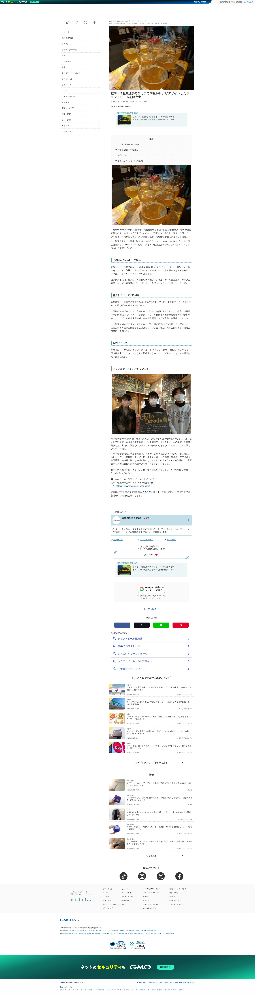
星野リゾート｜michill (71, 73)
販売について (123, 155)
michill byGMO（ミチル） (119, 21)
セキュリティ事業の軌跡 (166, 933)
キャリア (65, 125)
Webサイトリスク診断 (127, 930)
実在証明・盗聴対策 (66, 933)
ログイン (65, 44)
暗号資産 (160, 990)
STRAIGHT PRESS (123, 106)
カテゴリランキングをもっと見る (151, 762)
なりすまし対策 (151, 933)
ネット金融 (151, 990)
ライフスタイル (68, 96)
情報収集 (142, 990)
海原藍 (190, 790)
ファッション (67, 79)
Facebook (171, 539)
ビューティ (66, 85)
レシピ (64, 90)
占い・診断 (66, 120)
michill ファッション (185, 819)
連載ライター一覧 (69, 49)
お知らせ (65, 32)
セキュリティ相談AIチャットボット (148, 930)
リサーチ (134, 990)
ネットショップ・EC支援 (84, 990)
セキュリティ (111, 990)
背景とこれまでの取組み (128, 150)
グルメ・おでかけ (69, 108)
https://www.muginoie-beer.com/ (133, 486)
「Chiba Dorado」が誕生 (128, 144)
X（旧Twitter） (146, 539)
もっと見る (151, 855)
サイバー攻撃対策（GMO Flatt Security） (130, 933)
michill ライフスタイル (184, 694)
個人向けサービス (170, 990)
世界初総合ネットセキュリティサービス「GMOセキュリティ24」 (81, 930)
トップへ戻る (150, 609)
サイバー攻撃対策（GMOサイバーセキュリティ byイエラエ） (95, 933)
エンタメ (65, 102)
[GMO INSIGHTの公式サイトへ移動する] (71, 920)
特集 (63, 67)
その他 (180, 990)
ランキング (66, 61)
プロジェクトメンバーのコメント (132, 161)
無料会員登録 (67, 38)
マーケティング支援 (123, 990)
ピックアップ (67, 131)
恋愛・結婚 (66, 114)
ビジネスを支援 (99, 990)
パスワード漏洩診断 (111, 930)
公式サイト (118, 539)
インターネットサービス (67, 990)
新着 (63, 55)
